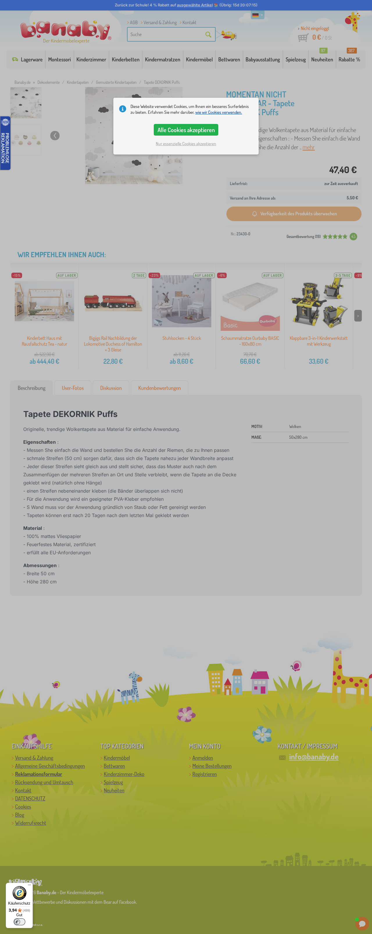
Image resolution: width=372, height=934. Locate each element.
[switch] (19, 921)
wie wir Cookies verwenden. (218, 112)
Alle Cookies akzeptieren (186, 130)
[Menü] (29, 886)
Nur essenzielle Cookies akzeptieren (186, 143)
